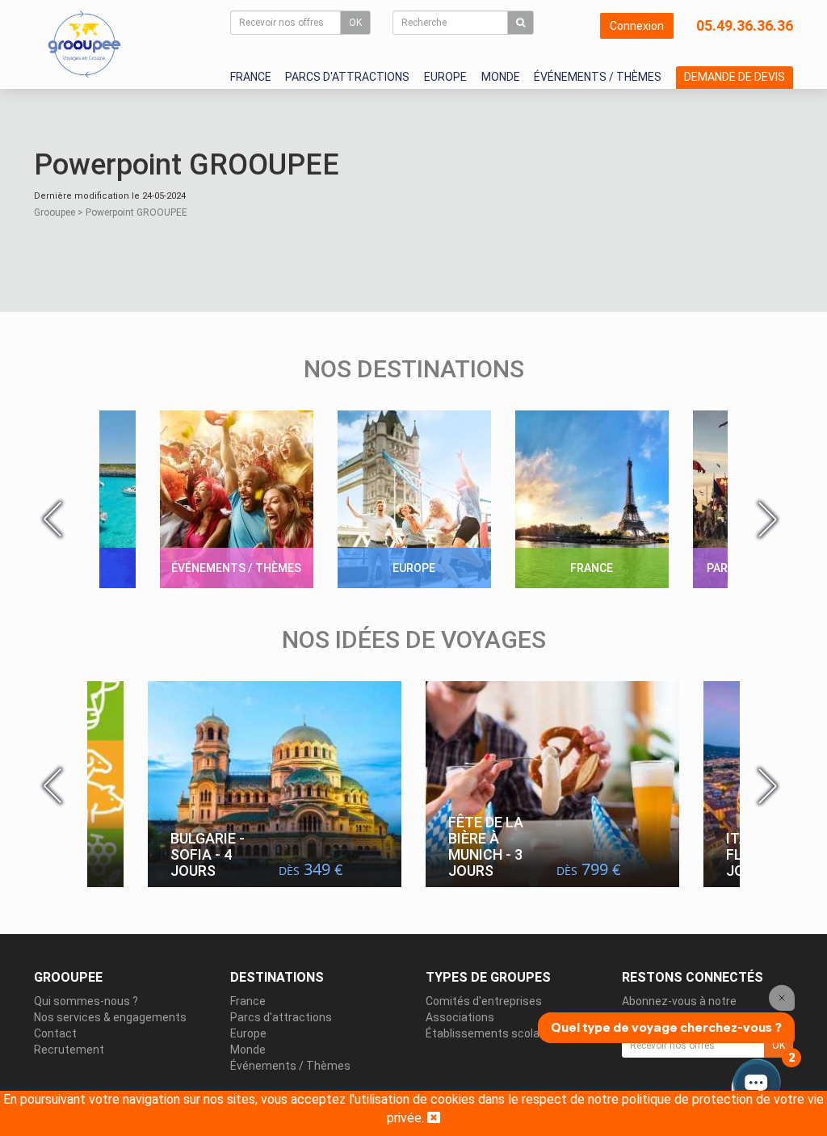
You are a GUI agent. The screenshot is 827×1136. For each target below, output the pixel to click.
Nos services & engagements (110, 1017)
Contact (55, 1033)
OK (355, 22)
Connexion (637, 25)
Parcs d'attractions (347, 76)
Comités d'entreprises (484, 1001)
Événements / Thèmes (597, 76)
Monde (500, 76)
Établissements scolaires (492, 1033)
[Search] (520, 23)
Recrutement (69, 1049)
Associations (460, 1017)
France (250, 76)
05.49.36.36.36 (744, 25)
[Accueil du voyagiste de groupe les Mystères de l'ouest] (84, 43)
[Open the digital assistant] (756, 1085)
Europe (445, 76)
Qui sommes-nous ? (86, 1001)
